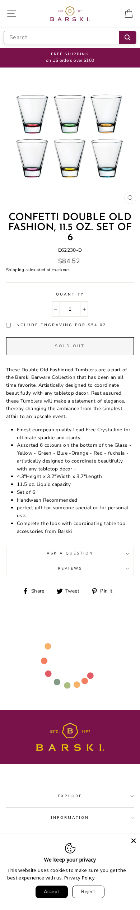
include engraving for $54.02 (60, 325)
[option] (70, 57)
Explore (70, 796)
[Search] (127, 37)
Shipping (15, 270)
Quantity (70, 294)
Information (70, 817)
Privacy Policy (79, 877)
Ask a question (70, 553)
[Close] (133, 840)
